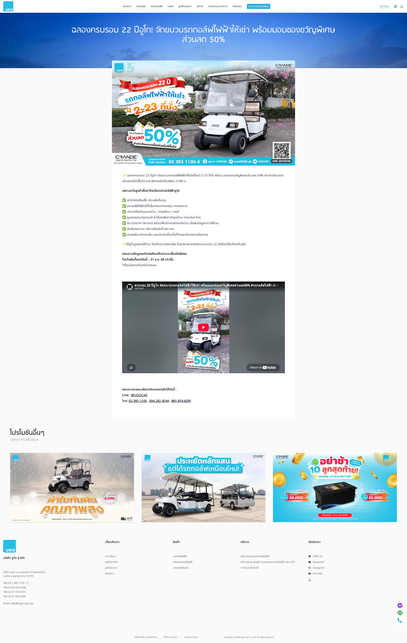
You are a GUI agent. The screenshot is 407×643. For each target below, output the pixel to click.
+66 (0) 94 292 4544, (15, 587)
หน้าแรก (127, 6)
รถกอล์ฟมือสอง (181, 568)
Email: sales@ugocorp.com (18, 603)
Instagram (318, 568)
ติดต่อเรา (385, 6)
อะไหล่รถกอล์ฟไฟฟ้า (183, 562)
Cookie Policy (191, 637)
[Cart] (395, 6)
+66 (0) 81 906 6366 (14, 596)
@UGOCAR (139, 395)
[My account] (402, 6)
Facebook (318, 562)
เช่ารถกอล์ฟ (156, 6)
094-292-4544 (159, 401)
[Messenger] (400, 605)
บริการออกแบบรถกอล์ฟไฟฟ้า (255, 556)
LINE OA (318, 556)
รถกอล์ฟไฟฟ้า (180, 556)
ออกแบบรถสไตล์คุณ (258, 6)
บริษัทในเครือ (111, 562)
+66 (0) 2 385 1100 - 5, (16, 583)
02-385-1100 (138, 401)
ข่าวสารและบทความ (218, 6)
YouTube (318, 573)
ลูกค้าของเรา (185, 6)
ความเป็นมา (110, 556)
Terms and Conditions (145, 637)
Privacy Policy (170, 637)
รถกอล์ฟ (140, 6)
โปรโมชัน (237, 6)
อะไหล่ (170, 6)
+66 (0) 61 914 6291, (15, 592)
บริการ (200, 6)
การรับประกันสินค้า (250, 568)
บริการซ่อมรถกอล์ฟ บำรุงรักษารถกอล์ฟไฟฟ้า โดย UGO (268, 562)
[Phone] (400, 620)
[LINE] (400, 613)
